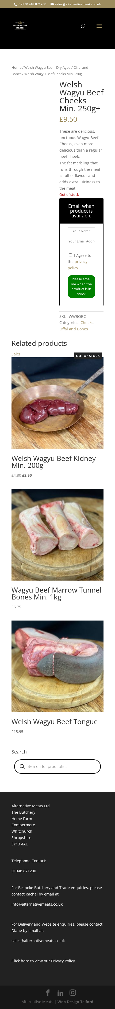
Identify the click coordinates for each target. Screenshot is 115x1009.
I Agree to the (79, 262)
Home (16, 67)
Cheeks (86, 322)
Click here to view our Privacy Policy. (43, 960)
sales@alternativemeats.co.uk (38, 940)
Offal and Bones (73, 328)
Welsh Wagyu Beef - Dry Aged (47, 67)
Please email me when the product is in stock (81, 286)
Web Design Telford (75, 1001)
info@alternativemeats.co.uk (37, 904)
